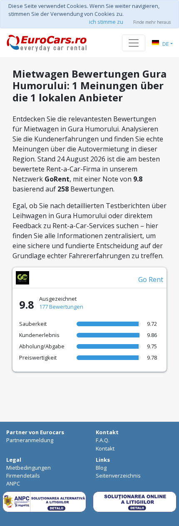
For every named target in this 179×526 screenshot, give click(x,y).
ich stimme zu (106, 21)
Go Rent (150, 279)
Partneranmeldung (29, 440)
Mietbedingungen (28, 467)
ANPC (13, 483)
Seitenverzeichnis (118, 475)
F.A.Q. (102, 440)
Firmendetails (23, 475)
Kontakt (105, 448)
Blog (101, 467)
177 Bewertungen (61, 306)
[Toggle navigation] (133, 43)
